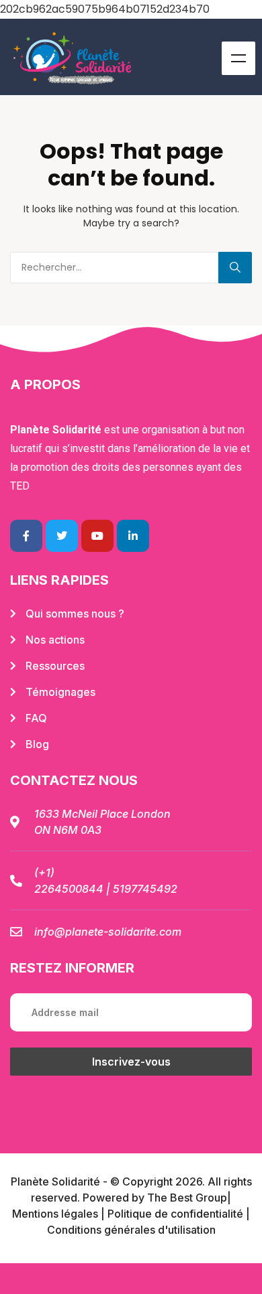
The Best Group (187, 1197)
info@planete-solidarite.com (107, 931)
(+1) (44, 872)
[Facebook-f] (26, 536)
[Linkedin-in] (133, 536)
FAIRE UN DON (131, 1278)
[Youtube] (97, 536)
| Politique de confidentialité (172, 1213)
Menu (238, 58)
